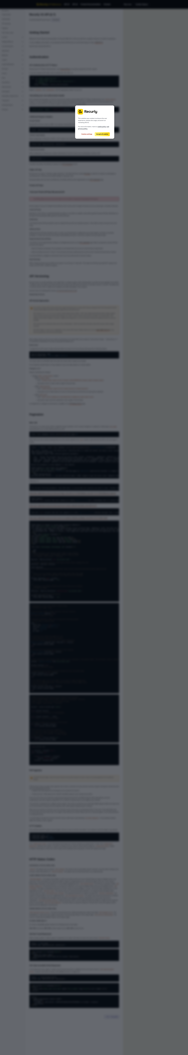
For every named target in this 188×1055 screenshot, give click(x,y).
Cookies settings (86, 134)
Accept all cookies (102, 134)
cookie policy (102, 126)
